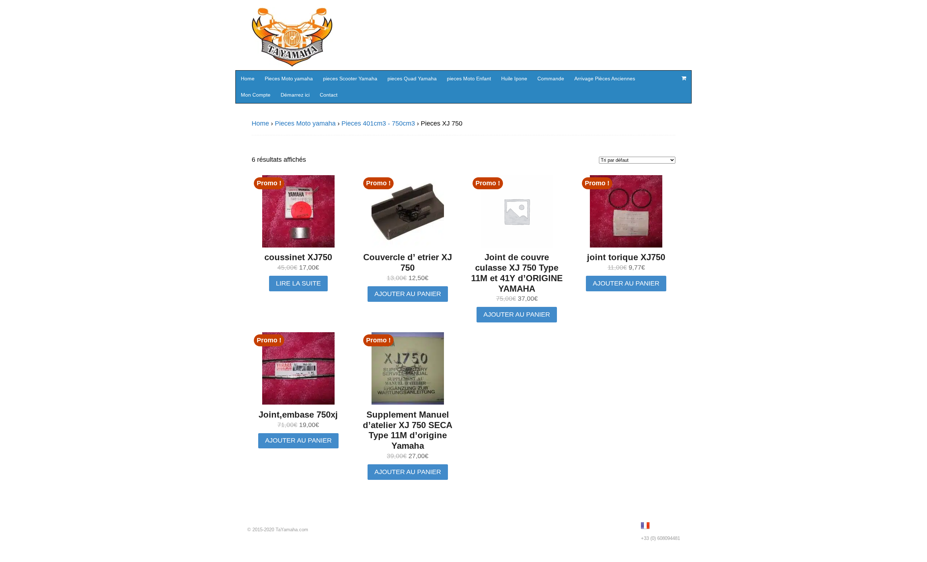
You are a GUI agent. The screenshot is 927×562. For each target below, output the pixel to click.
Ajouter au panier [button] (407, 293)
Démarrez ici (295, 95)
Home (248, 78)
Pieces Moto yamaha (289, 78)
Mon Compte (255, 95)
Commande (550, 78)
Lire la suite (298, 283)
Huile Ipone (514, 78)
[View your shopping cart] (683, 78)
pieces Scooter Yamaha (350, 78)
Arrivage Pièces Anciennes (604, 78)
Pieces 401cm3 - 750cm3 (378, 123)
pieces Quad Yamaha (412, 78)
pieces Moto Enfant (469, 78)
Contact (328, 95)
